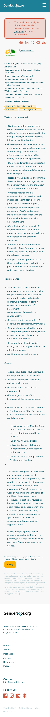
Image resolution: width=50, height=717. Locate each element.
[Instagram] (12, 696)
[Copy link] (44, 42)
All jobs (7, 658)
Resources (8, 662)
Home (6, 645)
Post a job (8, 653)
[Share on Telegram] (38, 42)
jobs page (19, 31)
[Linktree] (24, 696)
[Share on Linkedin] (26, 42)
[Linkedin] (18, 696)
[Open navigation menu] (44, 5)
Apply (10, 564)
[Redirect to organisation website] (10, 53)
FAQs (6, 666)
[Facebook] (5, 696)
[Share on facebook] (21, 42)
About (6, 649)
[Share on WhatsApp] (32, 42)
